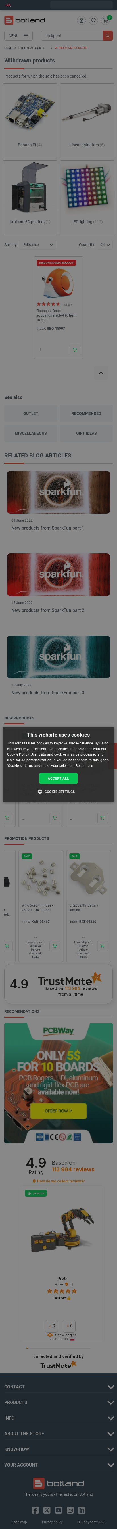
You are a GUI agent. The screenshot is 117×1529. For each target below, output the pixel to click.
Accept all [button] (58, 778)
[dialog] (58, 764)
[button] (58, 791)
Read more (84, 766)
